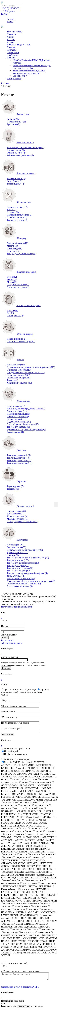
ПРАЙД (44, 926)
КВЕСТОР (38, 892)
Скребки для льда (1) (17, 217)
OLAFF (21, 811)
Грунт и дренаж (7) (16, 406)
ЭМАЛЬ (43, 952)
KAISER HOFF (25, 791)
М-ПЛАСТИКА (22, 906)
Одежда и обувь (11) (16, 411)
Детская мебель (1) (16, 513)
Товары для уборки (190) (19, 570)
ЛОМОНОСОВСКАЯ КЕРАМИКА (21, 903)
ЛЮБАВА (47, 903)
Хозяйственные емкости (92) (21, 578)
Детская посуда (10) (16, 364)
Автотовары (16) (15, 544)
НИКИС (33, 918)
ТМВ (6, 944)
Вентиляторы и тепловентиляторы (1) (25, 147)
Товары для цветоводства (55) (21, 253)
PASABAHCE (35, 811)
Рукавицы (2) (13, 124)
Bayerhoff (20, 768)
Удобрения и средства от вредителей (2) (26, 429)
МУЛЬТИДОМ (48, 912)
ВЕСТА (23, 854)
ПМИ (29, 924)
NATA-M (31, 808)
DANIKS (24, 776)
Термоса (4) (12, 380)
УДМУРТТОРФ (44, 944)
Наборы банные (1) (16, 121)
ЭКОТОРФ (51, 950)
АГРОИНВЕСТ (31, 837)
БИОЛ (44, 849)
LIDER (41, 797)
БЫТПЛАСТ (49, 851)
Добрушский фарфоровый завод (20, 872)
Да (5, 966)
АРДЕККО (30, 843)
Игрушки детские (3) (17, 516)
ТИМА (52, 941)
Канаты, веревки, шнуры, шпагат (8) (25, 550)
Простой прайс (11, 751)
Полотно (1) (13, 555)
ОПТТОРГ (32, 921)
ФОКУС (49, 947)
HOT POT (46, 788)
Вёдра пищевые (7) (16, 178)
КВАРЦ (26, 892)
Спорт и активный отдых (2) (21, 341)
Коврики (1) (13, 119)
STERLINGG (18, 823)
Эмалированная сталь (25, 952)
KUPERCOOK (33, 794)
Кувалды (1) (13, 212)
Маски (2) (11, 279)
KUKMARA (17, 794)
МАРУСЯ (33, 909)
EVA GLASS (31, 779)
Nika (41, 808)
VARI (29, 831)
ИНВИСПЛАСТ (35, 880)
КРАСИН (17, 898)
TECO (24, 828)
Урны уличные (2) (15, 576)
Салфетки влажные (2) (18, 284)
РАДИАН (34, 929)
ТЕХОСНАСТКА (37, 941)
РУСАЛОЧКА (19, 935)
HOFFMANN (16, 788)
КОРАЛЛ (50, 895)
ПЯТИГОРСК (19, 929)
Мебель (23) (12, 246)
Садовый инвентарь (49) (19, 421)
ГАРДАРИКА (22, 857)
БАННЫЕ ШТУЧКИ (22, 846)
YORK (17, 837)
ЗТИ (14, 880)
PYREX (19, 817)
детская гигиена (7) (16, 511)
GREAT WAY (26, 785)
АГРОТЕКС (48, 837)
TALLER (38, 825)
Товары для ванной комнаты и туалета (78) (28, 557)
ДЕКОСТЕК (46, 863)
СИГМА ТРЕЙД (12, 938)
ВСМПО (8, 857)
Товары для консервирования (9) (23, 563)
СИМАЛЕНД (30, 938)
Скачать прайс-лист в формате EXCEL (20, 987)
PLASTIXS (46, 814)
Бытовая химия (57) (16, 547)
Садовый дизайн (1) (16, 419)
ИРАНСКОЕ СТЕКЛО (15, 886)
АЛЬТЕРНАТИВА (35, 840)
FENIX (25, 782)
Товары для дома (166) (18, 560)
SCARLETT (42, 820)
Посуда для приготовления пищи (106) (26, 372)
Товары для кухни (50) (18, 565)
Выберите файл (9, 1006)
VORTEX (32, 834)
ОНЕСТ (20, 921)
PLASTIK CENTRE (28, 814)
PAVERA (48, 811)
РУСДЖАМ (34, 935)
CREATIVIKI (10, 776)
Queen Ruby (32, 817)
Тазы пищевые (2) (15, 183)
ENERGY (17, 779)
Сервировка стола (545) (18, 375)
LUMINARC (10, 800)
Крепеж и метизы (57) (17, 552)
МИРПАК (33, 912)
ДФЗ (15, 877)
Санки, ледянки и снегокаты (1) (22, 521)
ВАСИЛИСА (10, 854)
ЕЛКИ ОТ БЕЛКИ (29, 877)
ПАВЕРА (52, 921)
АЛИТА (19, 840)
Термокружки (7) (15, 486)
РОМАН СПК (28, 932)
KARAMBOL (42, 791)
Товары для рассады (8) (18, 427)
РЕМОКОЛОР (11, 932)
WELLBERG (46, 834)
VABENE (19, 831)
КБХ (17, 892)
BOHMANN (29, 771)
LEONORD (29, 797)
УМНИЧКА (21, 947)
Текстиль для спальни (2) (19, 460)
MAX (43, 802)
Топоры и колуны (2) (17, 220)
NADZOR (19, 808)
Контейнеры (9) (14, 181)
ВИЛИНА (35, 854)
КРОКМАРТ (31, 898)
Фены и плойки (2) (16, 152)
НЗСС (14, 918)
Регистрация (7, 640)
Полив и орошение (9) (18, 416)
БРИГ (37, 851)
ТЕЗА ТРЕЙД (19, 941)
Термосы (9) (13, 489)
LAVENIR (49, 794)
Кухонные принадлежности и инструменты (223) (31, 367)
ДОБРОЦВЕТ (26, 869)
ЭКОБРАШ (37, 950)
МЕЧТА (21, 912)
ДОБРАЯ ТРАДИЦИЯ (39, 866)
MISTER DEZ (41, 805)
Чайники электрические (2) (20, 155)
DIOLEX (36, 776)
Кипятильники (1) (16, 150)
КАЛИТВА (45, 886)
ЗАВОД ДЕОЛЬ (49, 877)
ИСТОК (33, 886)
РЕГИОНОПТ (48, 929)
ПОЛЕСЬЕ (40, 924)
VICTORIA (51, 831)
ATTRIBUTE (43, 765)
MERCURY (26, 805)
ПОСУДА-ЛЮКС (28, 926)
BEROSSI (15, 771)
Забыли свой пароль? (11, 643)
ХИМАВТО (23, 950)
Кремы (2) (12, 277)
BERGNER (33, 768)
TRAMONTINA (38, 828)
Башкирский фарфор (28, 849)
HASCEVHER (43, 785)
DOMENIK (48, 776)
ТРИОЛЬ (29, 944)
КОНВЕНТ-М (26, 895)
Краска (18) (12, 310)
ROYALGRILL (25, 820)
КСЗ (43, 898)
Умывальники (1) (15, 432)
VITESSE (20, 834)
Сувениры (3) (13, 251)
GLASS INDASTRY (41, 782)
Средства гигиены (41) (18, 287)
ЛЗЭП (26, 901)
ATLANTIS (28, 765)
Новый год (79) (14, 248)
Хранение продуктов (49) (19, 383)
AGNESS (15, 762)
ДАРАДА (32, 863)
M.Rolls (39, 800)
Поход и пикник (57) (17, 339)
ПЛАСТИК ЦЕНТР (13, 924)
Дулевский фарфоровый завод (32, 875)
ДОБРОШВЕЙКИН (45, 869)
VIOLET (8, 834)
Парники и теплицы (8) (18, 414)
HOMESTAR (32, 788)
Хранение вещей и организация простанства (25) (31, 581)
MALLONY (52, 800)
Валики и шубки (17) (17, 207)
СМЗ (41, 938)
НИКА (22, 918)
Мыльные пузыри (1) (17, 519)
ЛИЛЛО (36, 901)
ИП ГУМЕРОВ (30, 883)
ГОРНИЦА (37, 857)
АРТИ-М (43, 843)
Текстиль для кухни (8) (18, 458)
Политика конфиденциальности (17, 606)
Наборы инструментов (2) (19, 215)
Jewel (12, 791)
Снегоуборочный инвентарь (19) (23, 424)
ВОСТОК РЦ (49, 854)
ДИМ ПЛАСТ (18, 866)
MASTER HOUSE (29, 802)
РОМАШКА (44, 932)
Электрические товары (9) (20, 586)
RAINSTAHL (47, 817)
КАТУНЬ (41, 889)
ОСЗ (43, 921)
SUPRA (19, 825)
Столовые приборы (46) (18, 377)
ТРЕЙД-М (17, 944)
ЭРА (52, 952)
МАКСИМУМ (40, 906)
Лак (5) (10, 313)
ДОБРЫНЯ (44, 872)
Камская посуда (26, 889)
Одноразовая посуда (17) (19, 370)
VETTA (39, 831)
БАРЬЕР (39, 846)
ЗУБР (21, 880)
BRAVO (21, 774)
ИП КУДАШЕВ (48, 883)
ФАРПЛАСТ (36, 947)
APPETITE (39, 762)
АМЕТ (50, 840)
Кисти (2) (11, 209)
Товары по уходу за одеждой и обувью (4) (27, 573)
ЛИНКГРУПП (50, 901)
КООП (39, 895)
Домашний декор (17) (17, 243)
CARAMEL (49, 774)
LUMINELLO (26, 800)
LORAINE (52, 797)
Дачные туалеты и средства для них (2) (26, 408)
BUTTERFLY (34, 774)
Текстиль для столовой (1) (19, 463)
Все (6, 762)
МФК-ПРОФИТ (29, 915)
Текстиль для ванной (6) (19, 455)
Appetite (27, 762)
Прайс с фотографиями (15, 754)
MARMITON (10, 802)
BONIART (43, 771)
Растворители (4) (15, 315)
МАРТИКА (20, 909)
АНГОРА (17, 843)
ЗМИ (6, 880)
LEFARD (16, 797)
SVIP (28, 825)
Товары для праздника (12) (20, 568)
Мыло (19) (12, 282)
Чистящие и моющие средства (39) (24, 583)
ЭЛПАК (8, 952)
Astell (17, 765)
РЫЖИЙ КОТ (50, 935)
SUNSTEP (33, 823)
